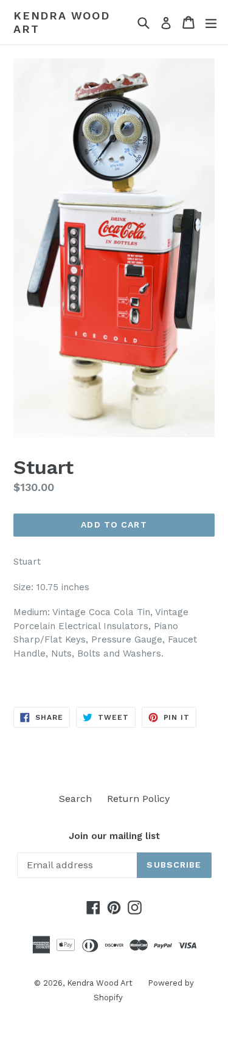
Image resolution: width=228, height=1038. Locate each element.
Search (75, 798)
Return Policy (138, 798)
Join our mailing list (114, 836)
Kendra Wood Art (61, 22)
